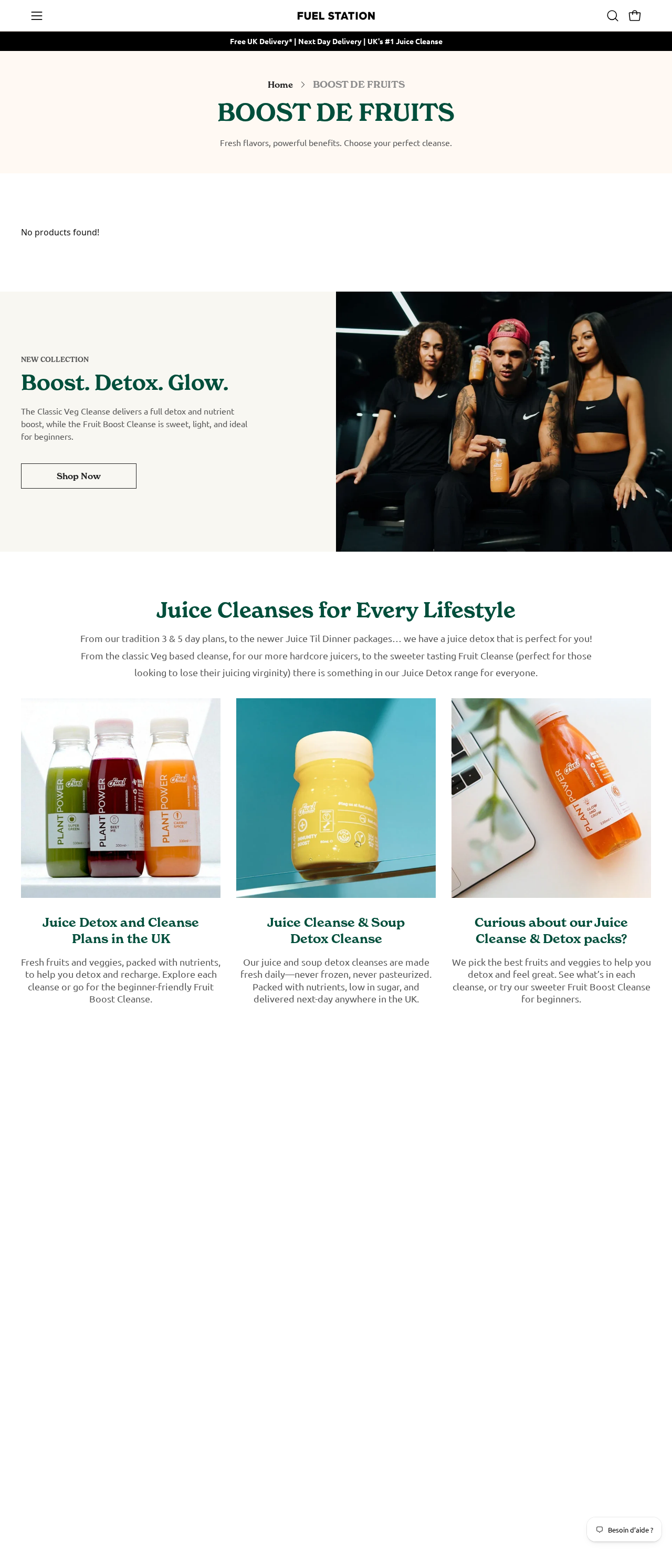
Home (280, 84)
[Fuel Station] (336, 16)
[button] (613, 16)
